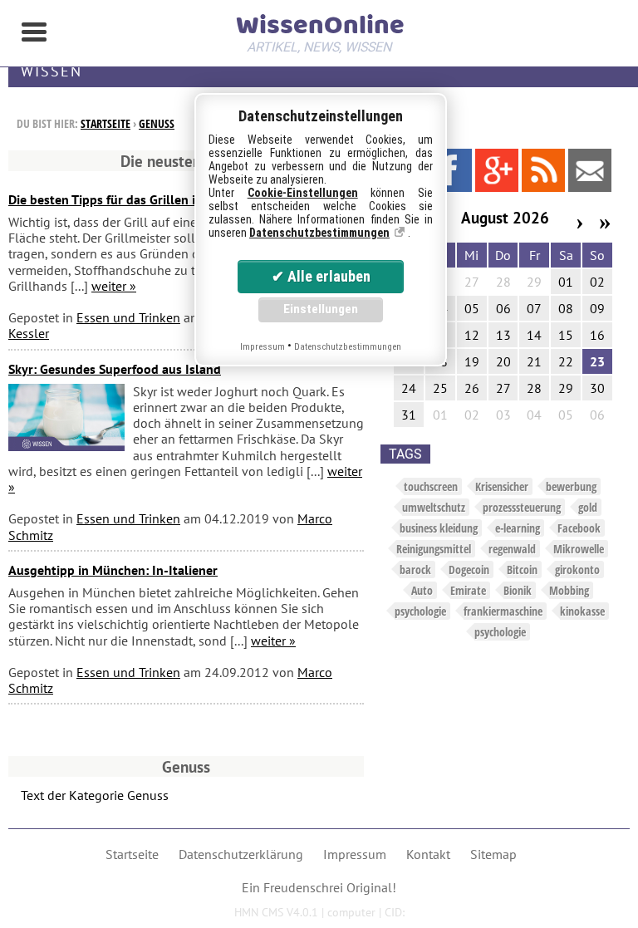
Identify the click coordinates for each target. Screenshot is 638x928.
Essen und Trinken (128, 317)
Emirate (468, 590)
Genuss (156, 123)
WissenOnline (319, 30)
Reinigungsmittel (433, 549)
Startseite (105, 123)
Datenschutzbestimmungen (319, 232)
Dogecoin (469, 569)
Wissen (51, 71)
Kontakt (428, 854)
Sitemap (493, 854)
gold (587, 507)
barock (415, 569)
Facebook (579, 528)
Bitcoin (522, 569)
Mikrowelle (578, 549)
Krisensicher (501, 486)
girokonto (577, 569)
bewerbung (571, 486)
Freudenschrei (303, 887)
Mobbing (569, 590)
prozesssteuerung (522, 507)
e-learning (517, 528)
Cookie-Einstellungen (303, 192)
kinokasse (582, 611)
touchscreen (431, 486)
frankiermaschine (503, 611)
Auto (422, 590)
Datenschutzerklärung (241, 854)
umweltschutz (433, 507)
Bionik (517, 590)
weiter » (113, 285)
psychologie (420, 611)
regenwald (512, 549)
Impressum (354, 854)
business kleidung (439, 528)
